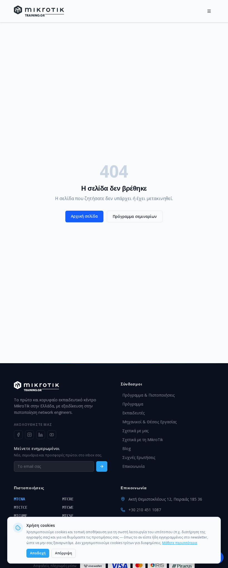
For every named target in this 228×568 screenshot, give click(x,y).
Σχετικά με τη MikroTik (142, 439)
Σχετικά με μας (135, 430)
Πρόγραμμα (132, 404)
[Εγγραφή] (101, 466)
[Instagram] (29, 434)
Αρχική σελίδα (84, 216)
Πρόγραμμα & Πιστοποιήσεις (148, 395)
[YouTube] (51, 434)
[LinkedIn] (40, 434)
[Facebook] (18, 434)
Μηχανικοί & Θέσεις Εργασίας (149, 421)
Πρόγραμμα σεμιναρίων (135, 216)
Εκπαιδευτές (133, 412)
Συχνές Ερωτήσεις (138, 457)
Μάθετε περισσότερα (179, 542)
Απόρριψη (63, 553)
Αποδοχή (38, 553)
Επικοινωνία (133, 466)
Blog (126, 448)
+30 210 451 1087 (144, 509)
